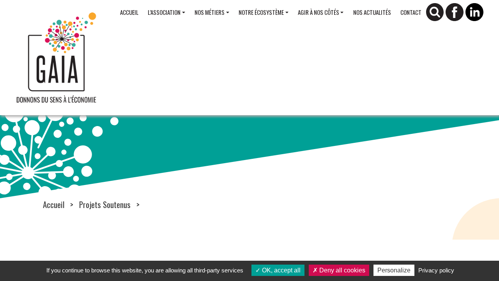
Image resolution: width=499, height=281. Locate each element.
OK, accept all (280, 270)
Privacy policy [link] (436, 270)
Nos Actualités (372, 12)
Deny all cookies (341, 270)
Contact (410, 12)
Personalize (394, 270)
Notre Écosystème (261, 12)
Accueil (129, 12)
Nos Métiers (210, 12)
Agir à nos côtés (318, 12)
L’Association (164, 12)
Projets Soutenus (105, 204)
